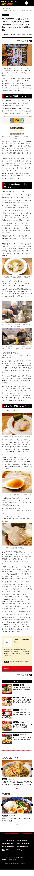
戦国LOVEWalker (22, 847)
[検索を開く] (26, 3)
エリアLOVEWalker (8, 840)
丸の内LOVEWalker (23, 843)
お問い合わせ (13, 860)
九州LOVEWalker (22, 840)
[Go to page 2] (16, 788)
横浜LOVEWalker (7, 843)
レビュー (8, 8)
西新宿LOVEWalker (8, 847)
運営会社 (4, 860)
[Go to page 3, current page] (17, 788)
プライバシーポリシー (19, 857)
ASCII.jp (19, 850)
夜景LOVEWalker (7, 850)
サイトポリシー (6, 857)
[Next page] (32, 769)
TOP (3, 8)
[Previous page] (2, 769)
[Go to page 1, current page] (16, 824)
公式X (5, 668)
